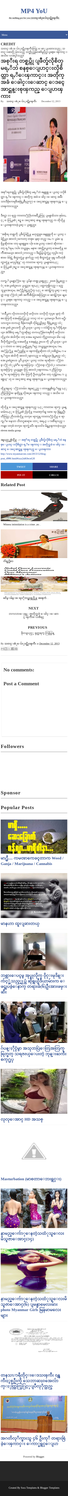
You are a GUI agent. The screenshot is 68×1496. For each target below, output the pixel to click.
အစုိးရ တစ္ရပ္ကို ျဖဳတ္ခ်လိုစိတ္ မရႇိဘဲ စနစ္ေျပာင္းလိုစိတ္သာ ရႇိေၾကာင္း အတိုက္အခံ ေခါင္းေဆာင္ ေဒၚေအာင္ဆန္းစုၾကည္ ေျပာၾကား (33, 445)
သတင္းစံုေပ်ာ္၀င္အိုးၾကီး (22, 101)
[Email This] (2, 649)
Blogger (40, 1456)
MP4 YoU (34, 11)
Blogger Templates (49, 1487)
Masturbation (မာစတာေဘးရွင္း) (31, 1179)
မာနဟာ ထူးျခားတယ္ (20, 923)
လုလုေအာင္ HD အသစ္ (22, 1119)
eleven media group (11, 430)
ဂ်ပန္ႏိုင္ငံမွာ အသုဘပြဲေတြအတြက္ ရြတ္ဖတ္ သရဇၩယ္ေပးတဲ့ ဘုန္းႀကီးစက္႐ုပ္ (34, 1054)
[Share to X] (9, 649)
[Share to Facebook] (13, 649)
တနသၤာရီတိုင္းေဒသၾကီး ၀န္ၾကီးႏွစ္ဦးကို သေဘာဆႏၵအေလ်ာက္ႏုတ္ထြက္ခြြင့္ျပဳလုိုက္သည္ (30, 1381)
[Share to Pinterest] (16, 649)
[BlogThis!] (6, 649)
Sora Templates (29, 1487)
